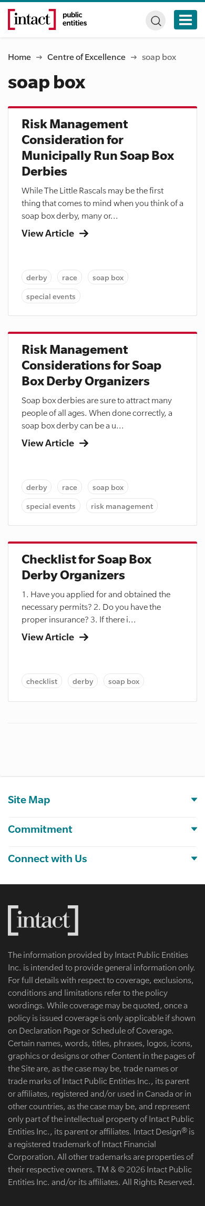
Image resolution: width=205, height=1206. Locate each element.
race (69, 277)
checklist (41, 681)
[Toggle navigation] (185, 19)
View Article (49, 233)
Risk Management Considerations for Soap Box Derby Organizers (91, 365)
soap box (108, 277)
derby (36, 277)
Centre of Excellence (86, 56)
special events (51, 296)
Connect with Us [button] (47, 858)
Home (19, 56)
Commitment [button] (40, 828)
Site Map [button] (29, 799)
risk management (122, 505)
